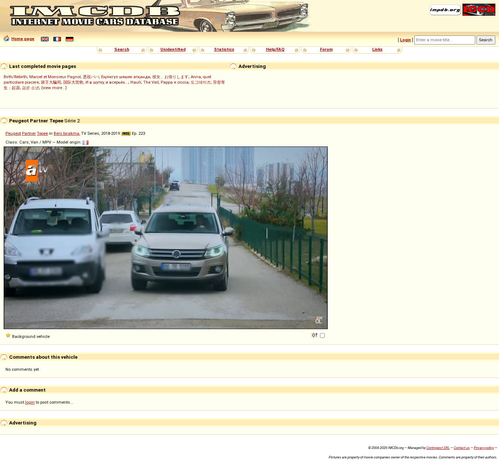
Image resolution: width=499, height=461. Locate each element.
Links (377, 49)
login (30, 402)
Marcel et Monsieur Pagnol (55, 76)
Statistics (224, 49)
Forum (326, 49)
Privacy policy (484, 448)
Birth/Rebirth (15, 76)
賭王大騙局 (51, 82)
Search (121, 49)
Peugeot (13, 133)
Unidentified (173, 49)
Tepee (42, 133)
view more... (54, 87)
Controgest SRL (438, 448)
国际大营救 (73, 82)
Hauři (135, 82)
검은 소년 (30, 87)
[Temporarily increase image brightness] (315, 334)
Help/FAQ (275, 49)
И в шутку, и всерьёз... (106, 82)
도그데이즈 (201, 82)
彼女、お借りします (170, 76)
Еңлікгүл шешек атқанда (125, 76)
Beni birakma (66, 133)
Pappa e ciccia (174, 82)
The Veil (151, 82)
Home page (22, 38)
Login (405, 39)
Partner (29, 133)
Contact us (462, 448)
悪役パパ (91, 76)
